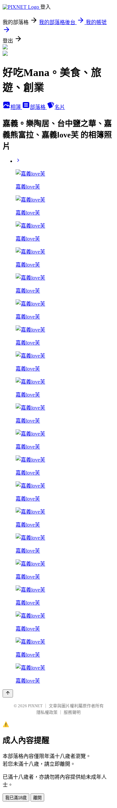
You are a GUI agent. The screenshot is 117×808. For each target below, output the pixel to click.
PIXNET (35, 705)
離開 (37, 797)
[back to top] (8, 693)
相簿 (16, 107)
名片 (60, 107)
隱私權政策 (47, 712)
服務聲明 (72, 712)
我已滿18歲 (16, 797)
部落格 (38, 107)
